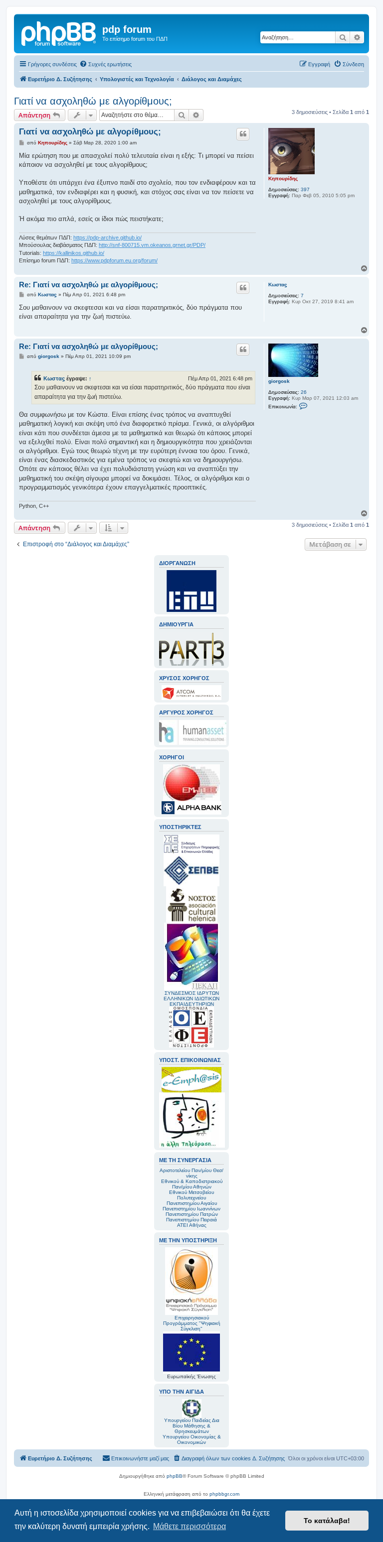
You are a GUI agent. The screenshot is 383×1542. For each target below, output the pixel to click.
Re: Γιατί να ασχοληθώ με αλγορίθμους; (88, 284)
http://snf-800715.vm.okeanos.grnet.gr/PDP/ (152, 245)
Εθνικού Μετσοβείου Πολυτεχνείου (191, 1194)
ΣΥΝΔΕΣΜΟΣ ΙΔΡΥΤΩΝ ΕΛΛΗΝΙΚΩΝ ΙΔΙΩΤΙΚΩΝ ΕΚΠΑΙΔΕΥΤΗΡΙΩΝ (191, 998)
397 (305, 189)
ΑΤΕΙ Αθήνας (191, 1225)
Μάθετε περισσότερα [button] (189, 1526)
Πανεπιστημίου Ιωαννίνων (191, 1208)
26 (304, 392)
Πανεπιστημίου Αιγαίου (192, 1203)
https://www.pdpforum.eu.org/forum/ (114, 260)
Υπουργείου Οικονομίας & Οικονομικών (192, 1439)
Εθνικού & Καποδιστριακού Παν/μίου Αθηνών (191, 1184)
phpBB (175, 1476)
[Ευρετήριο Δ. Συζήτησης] (59, 32)
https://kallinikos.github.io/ (73, 253)
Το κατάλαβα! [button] (327, 1521)
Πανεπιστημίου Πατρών (192, 1214)
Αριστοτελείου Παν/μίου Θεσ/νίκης (191, 1173)
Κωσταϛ (277, 284)
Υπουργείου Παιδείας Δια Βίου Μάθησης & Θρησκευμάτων (191, 1426)
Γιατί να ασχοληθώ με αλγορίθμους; (93, 101)
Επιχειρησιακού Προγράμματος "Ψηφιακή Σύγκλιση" (191, 1323)
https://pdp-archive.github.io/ (107, 237)
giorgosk (279, 381)
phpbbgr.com (224, 1494)
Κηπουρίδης (283, 178)
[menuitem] (105, 64)
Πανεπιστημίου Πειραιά (191, 1219)
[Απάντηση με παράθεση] (242, 134)
